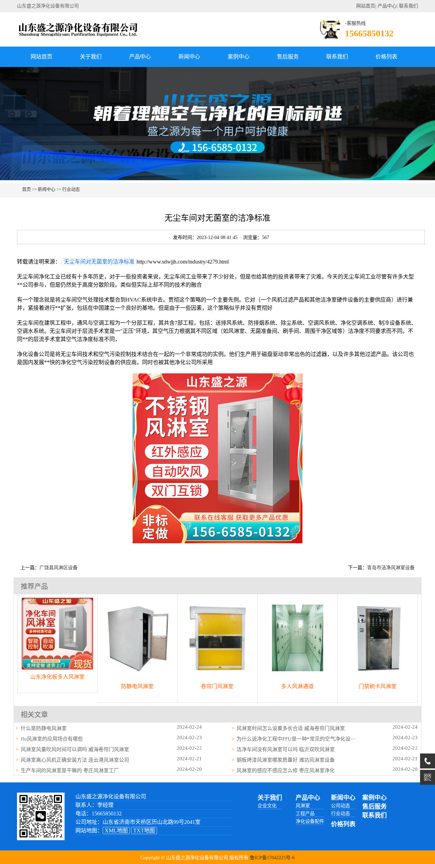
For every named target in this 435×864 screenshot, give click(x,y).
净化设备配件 (310, 821)
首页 (26, 189)
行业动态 (71, 189)
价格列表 (386, 57)
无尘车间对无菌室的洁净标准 (99, 262)
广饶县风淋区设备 (58, 567)
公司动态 (340, 805)
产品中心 (387, 6)
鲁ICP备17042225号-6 (272, 857)
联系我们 (408, 6)
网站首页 (365, 6)
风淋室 (303, 805)
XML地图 (116, 830)
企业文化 (267, 805)
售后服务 (288, 57)
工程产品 (305, 813)
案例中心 (238, 57)
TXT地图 (144, 830)
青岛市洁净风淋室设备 (391, 567)
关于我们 (91, 57)
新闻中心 (189, 57)
